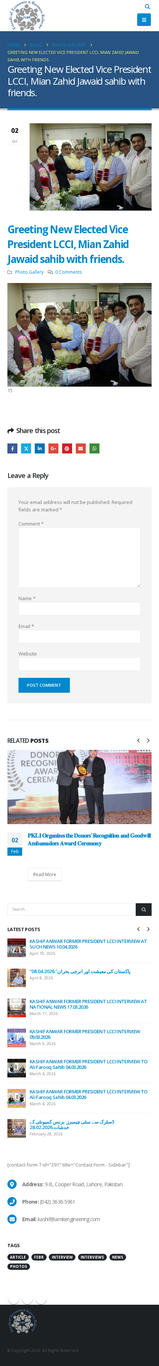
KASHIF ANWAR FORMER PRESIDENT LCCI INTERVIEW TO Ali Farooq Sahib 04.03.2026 (88, 1064)
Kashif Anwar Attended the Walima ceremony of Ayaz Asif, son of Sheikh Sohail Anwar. (89, 839)
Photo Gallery (29, 272)
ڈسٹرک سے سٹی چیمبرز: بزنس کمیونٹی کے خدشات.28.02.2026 (72, 1124)
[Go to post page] (79, 787)
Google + (53, 448)
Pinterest (67, 448)
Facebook (12, 448)
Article (18, 1257)
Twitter (26, 448)
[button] (148, 6)
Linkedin (41, 1298)
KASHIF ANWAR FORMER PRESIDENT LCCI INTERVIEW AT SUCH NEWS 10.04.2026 (88, 944)
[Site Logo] (26, 15)
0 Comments (68, 272)
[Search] (144, 909)
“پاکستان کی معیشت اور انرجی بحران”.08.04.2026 (80, 971)
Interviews (92, 1257)
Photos (18, 1266)
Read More (44, 874)
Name (26, 598)
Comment (31, 523)
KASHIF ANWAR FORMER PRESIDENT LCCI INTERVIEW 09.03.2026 (85, 1034)
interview (62, 1257)
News (117, 1257)
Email (81, 448)
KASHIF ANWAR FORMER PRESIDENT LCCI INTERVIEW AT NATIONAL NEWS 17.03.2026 (88, 1004)
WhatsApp (94, 448)
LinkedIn (40, 448)
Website (27, 653)
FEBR (39, 1257)
